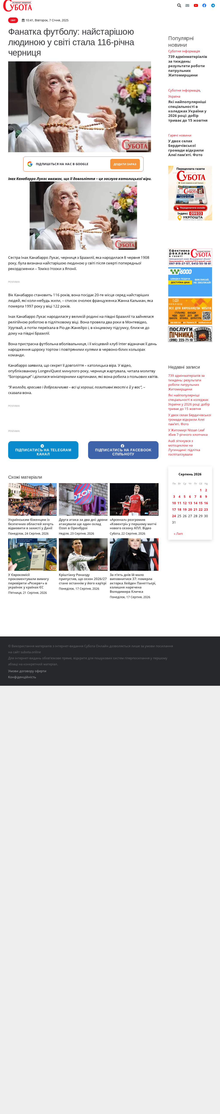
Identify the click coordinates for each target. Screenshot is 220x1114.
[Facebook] (204, 5)
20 (190, 509)
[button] (179, 5)
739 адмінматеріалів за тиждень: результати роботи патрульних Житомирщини (187, 66)
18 (179, 509)
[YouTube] (196, 5)
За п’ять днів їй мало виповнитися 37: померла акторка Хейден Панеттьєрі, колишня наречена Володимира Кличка (133, 583)
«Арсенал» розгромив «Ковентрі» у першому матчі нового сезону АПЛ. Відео (133, 523)
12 (185, 503)
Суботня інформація (184, 51)
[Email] (187, 5)
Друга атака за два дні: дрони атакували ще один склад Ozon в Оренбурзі (83, 523)
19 (185, 509)
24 (174, 516)
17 (174, 509)
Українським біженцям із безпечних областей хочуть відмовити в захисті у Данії (30, 523)
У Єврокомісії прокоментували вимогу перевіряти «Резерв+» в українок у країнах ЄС (28, 581)
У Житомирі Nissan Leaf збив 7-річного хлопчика (188, 432)
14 (195, 503)
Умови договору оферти (27, 671)
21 (195, 509)
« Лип (178, 533)
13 (190, 503)
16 (206, 503)
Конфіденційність (22, 677)
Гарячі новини (179, 135)
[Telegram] (213, 5)
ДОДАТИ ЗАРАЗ (125, 164)
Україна (174, 96)
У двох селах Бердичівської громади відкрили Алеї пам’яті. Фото (186, 147)
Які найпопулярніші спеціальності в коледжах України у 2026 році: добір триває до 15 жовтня (188, 111)
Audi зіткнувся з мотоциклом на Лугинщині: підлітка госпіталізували (184, 447)
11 (179, 503)
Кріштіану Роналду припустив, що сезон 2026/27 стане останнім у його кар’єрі (83, 579)
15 (201, 503)
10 (174, 503)
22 (201, 509)
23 (206, 509)
